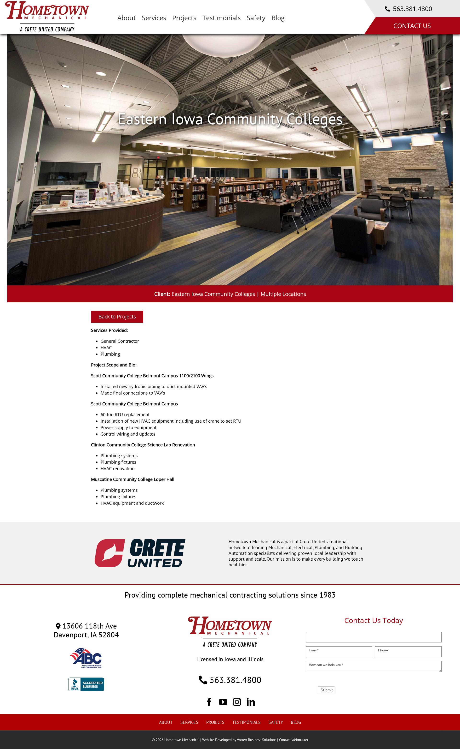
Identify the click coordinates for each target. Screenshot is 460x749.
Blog (296, 722)
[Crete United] (140, 541)
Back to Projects (117, 316)
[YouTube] (223, 701)
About (165, 722)
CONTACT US (412, 25)
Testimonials (246, 722)
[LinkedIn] (251, 701)
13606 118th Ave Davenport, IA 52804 (86, 630)
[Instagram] (237, 701)
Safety (276, 722)
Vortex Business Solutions (256, 739)
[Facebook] (209, 701)
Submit (327, 690)
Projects (215, 722)
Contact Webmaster (293, 739)
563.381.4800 (411, 8)
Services (189, 722)
